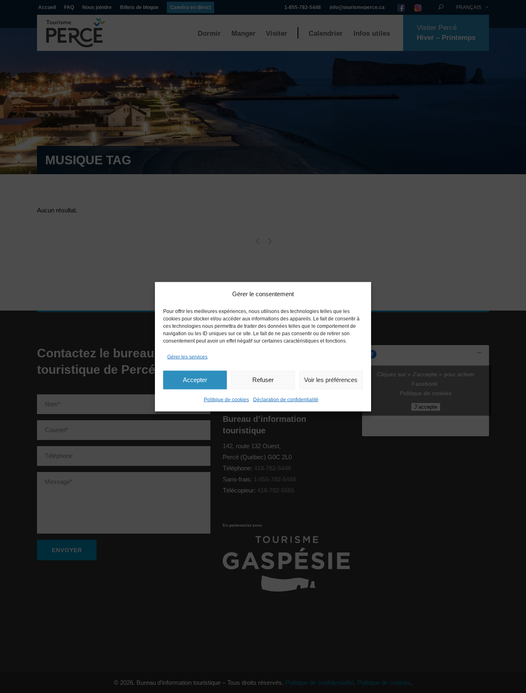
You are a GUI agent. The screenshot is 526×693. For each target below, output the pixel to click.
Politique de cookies (226, 399)
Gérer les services (187, 356)
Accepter (195, 379)
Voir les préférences (331, 379)
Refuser (263, 379)
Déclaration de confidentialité (285, 399)
